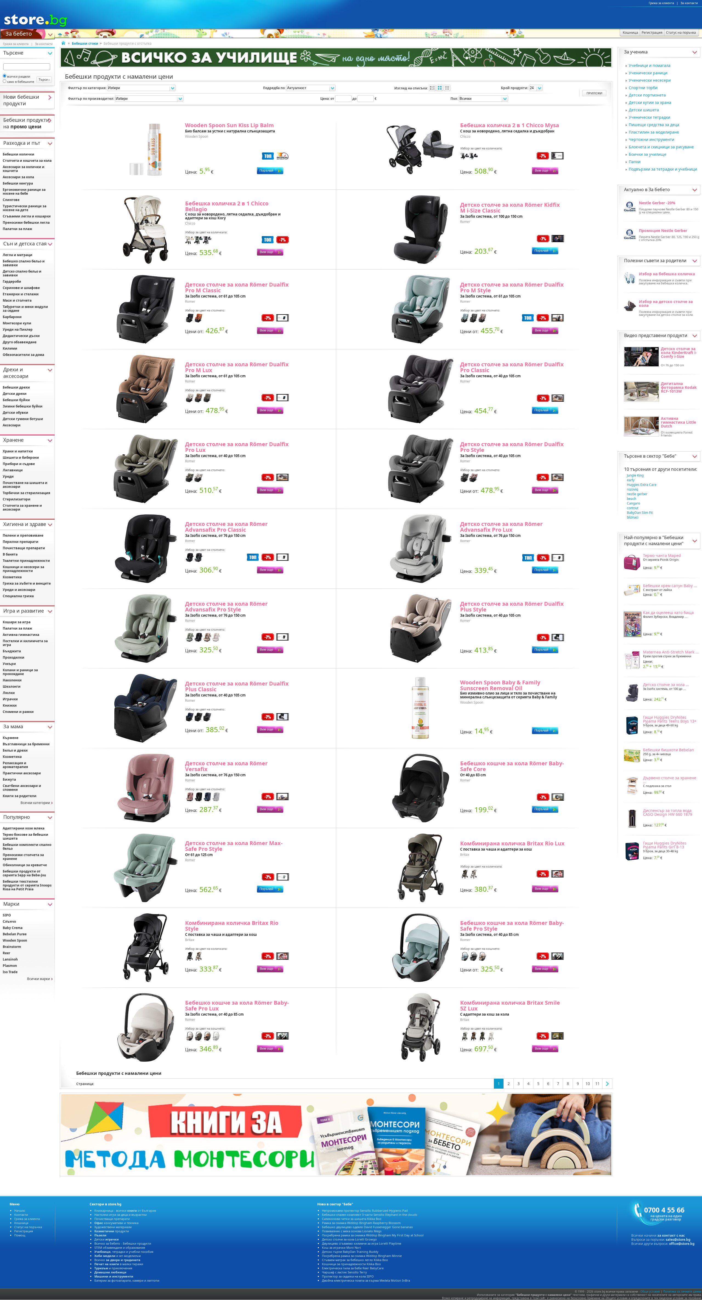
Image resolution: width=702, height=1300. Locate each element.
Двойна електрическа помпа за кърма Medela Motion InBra (366, 1280)
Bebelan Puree (15, 934)
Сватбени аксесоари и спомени (22, 787)
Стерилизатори (16, 499)
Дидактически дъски (21, 335)
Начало (19, 1210)
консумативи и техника (116, 1223)
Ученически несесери (650, 80)
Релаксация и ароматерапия (15, 765)
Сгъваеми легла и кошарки (27, 216)
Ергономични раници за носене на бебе (24, 191)
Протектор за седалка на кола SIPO (348, 1276)
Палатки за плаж (17, 228)
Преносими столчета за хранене (23, 856)
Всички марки (38, 978)
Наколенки (12, 680)
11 (597, 1083)
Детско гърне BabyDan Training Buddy (350, 1252)
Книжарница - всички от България (125, 1210)
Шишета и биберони (21, 457)
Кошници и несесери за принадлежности (23, 569)
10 (587, 1083)
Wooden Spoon (15, 940)
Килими (10, 348)
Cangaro (633, 503)
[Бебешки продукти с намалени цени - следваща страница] (607, 1083)
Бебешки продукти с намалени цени (653, 540)
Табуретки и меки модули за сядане (25, 308)
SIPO (7, 915)
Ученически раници (648, 72)
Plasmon (10, 965)
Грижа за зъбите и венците (27, 583)
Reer (6, 953)
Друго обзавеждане (19, 342)
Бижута (9, 779)
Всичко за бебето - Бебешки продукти (122, 1243)
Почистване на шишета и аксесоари (25, 484)
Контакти (21, 1215)
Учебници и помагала (649, 65)
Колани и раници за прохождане (20, 672)
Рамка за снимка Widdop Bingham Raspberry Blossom (361, 1223)
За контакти (689, 3)
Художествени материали (113, 1227)
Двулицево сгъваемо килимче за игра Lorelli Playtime (361, 1243)
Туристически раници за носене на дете (24, 208)
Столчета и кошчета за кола (27, 160)
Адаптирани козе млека (23, 828)
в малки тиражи (118, 1264)
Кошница (21, 1223)
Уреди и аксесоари (19, 589)
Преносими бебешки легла (26, 222)
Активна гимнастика (21, 634)
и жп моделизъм (117, 1256)
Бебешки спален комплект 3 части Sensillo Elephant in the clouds (369, 1215)
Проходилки (13, 657)
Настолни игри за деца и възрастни (120, 1215)
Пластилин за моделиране (654, 132)
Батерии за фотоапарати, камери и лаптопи (126, 1280)
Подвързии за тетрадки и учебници (663, 169)
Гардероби (12, 281)
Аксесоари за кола (18, 177)
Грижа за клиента (661, 3)
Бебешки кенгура (18, 183)
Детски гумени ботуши (23, 419)
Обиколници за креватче (25, 865)
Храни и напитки (18, 451)
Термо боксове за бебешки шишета (25, 836)
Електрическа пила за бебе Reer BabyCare (353, 1268)
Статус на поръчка (28, 1227)
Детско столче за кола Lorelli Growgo (349, 1239)
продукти (111, 1231)
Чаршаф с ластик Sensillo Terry (344, 1272)
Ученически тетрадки (649, 117)
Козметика (12, 577)
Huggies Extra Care (641, 484)
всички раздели (18, 76)
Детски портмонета (647, 95)
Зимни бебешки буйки (23, 406)
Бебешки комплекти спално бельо (27, 846)
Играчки (10, 699)
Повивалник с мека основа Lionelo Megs (351, 1231)
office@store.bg (682, 1243)
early (631, 480)
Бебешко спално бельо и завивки (24, 263)
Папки (635, 161)
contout (632, 508)
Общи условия (650, 1291)
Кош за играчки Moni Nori (341, 1247)
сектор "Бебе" (661, 456)
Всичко (117, 1260)
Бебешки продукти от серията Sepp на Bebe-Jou (24, 873)
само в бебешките (20, 82)
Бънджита (12, 651)
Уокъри (9, 663)
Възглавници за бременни (26, 744)
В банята (10, 554)
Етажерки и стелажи (21, 294)
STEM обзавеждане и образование (119, 1247)
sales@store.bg (678, 1239)
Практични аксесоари (22, 773)
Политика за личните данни (682, 1291)
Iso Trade (10, 972)
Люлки (9, 692)
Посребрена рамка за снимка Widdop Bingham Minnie (362, 1256)
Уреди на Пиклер (18, 329)
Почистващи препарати (24, 548)
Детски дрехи (15, 393)
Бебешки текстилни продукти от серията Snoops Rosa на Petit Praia (27, 885)
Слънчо (9, 921)
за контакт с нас (671, 1235)
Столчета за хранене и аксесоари (22, 507)
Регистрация (23, 1231)
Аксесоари (12, 425)
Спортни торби (643, 87)
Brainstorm (12, 946)
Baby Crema (12, 927)
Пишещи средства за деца (654, 124)
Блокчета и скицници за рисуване (661, 146)
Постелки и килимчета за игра (25, 643)
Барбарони (12, 317)
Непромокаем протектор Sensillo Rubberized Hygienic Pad (365, 1210)
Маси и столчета (17, 300)
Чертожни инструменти (651, 139)
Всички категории (35, 802)
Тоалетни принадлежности (26, 560)
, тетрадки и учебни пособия (123, 1252)
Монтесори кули (17, 323)
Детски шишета (644, 109)
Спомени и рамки (18, 711)
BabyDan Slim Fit (640, 512)
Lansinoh (10, 959)
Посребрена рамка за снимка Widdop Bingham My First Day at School (373, 1235)
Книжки (10, 705)
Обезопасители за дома (23, 354)
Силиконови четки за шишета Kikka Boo (351, 1219)
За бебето (18, 33)
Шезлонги (12, 686)
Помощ (19, 1235)
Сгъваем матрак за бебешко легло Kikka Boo (355, 1260)
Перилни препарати (20, 541)
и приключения (113, 1268)
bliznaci (632, 517)
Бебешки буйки (16, 400)
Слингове (11, 199)
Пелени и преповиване (23, 535)
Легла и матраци (17, 255)
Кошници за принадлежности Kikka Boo (351, 1264)
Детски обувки (15, 412)
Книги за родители (19, 796)
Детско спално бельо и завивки (22, 273)
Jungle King (635, 475)
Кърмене (10, 737)
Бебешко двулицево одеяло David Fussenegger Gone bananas (367, 1227)
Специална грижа (18, 596)
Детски (106, 1239)
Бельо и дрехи (15, 750)
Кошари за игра (16, 622)
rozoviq (632, 489)
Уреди (8, 476)
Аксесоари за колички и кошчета (23, 169)
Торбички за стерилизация (26, 493)
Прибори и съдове (19, 463)
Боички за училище (647, 154)
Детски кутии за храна (650, 102)
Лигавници (13, 470)
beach (631, 498)
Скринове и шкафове (21, 287)
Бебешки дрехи (16, 387)
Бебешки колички (18, 154)
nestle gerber (637, 494)
